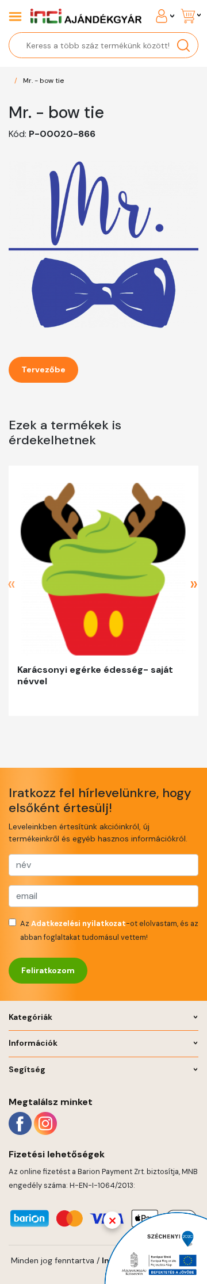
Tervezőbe (43, 369)
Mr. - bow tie (43, 80)
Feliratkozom (48, 970)
